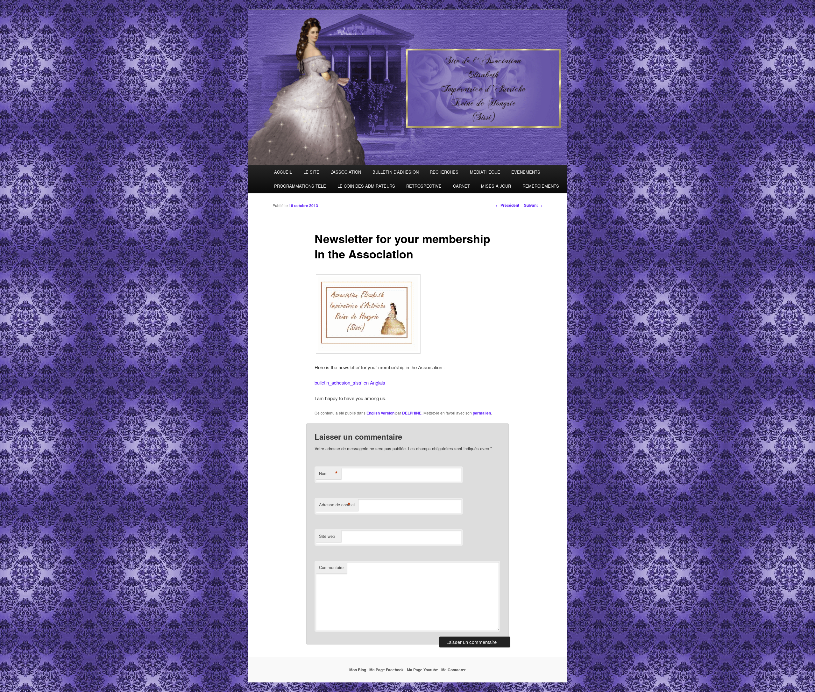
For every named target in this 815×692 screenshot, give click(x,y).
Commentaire (331, 567)
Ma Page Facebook (386, 670)
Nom (328, 473)
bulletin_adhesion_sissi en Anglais (350, 382)
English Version (380, 413)
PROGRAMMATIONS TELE (300, 186)
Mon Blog (357, 670)
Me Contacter (453, 670)
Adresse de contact (337, 505)
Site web (327, 536)
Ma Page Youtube (422, 670)
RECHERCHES (444, 172)
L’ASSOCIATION (345, 172)
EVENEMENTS (525, 172)
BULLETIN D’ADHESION (395, 172)
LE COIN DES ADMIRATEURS (366, 186)
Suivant (533, 205)
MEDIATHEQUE (485, 172)
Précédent (507, 205)
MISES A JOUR (496, 186)
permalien (482, 413)
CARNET (461, 186)
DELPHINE (412, 413)
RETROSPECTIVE (424, 186)
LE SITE (311, 172)
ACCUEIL (283, 172)
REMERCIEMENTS (540, 186)
